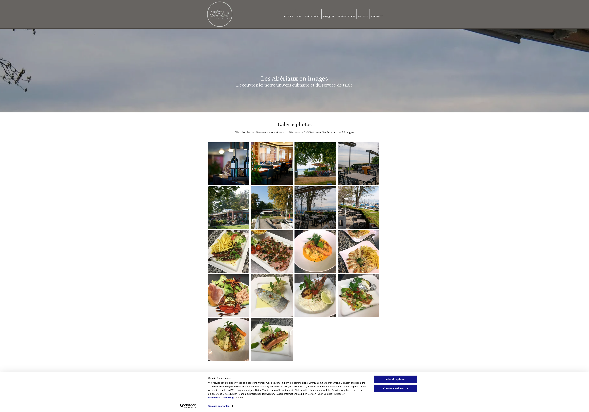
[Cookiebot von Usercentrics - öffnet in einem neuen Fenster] (188, 406)
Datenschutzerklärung (221, 397)
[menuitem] (288, 14)
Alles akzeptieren (395, 379)
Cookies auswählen (218, 406)
